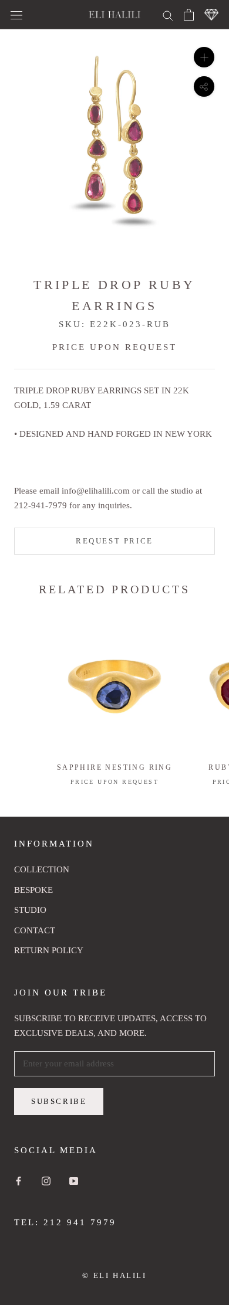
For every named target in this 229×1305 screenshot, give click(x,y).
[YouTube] (73, 1180)
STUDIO (30, 910)
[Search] (168, 14)
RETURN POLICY (48, 950)
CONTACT (34, 930)
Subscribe (58, 1101)
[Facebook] (18, 1180)
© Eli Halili (114, 1275)
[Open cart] (189, 15)
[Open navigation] (16, 14)
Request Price (114, 540)
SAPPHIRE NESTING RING (114, 767)
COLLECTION (41, 869)
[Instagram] (46, 1180)
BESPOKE (33, 890)
